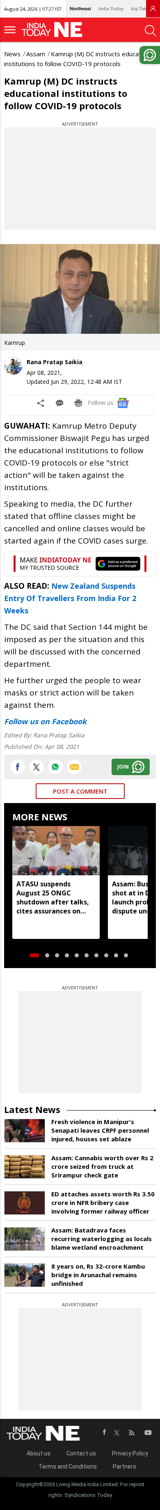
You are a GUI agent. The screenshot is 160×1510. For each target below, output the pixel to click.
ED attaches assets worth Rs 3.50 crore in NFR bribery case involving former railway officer (103, 1202)
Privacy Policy (130, 1453)
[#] (55, 767)
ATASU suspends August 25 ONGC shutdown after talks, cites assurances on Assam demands (52, 897)
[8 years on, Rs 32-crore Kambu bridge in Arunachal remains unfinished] (25, 1275)
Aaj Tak (138, 8)
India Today (110, 8)
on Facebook (62, 721)
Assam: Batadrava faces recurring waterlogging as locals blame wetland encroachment (101, 1238)
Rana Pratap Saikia (54, 362)
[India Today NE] (54, 29)
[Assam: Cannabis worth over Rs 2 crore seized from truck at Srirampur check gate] (25, 1166)
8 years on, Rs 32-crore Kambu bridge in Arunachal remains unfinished (98, 1274)
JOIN (123, 766)
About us (38, 1453)
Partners (124, 1466)
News (12, 54)
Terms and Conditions (68, 1466)
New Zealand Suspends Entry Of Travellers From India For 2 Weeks (70, 598)
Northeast (80, 8)
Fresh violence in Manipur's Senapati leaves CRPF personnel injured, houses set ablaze (100, 1130)
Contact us (81, 1453)
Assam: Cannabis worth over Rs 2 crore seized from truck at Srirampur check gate (102, 1166)
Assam (35, 54)
